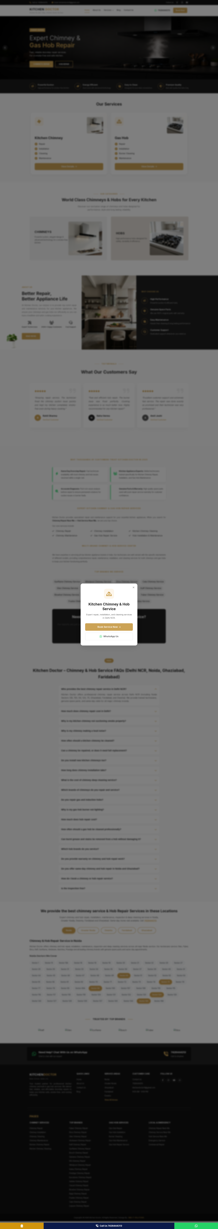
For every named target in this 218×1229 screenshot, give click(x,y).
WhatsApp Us (110, 636)
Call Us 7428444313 (111, 1225)
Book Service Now (108, 627)
